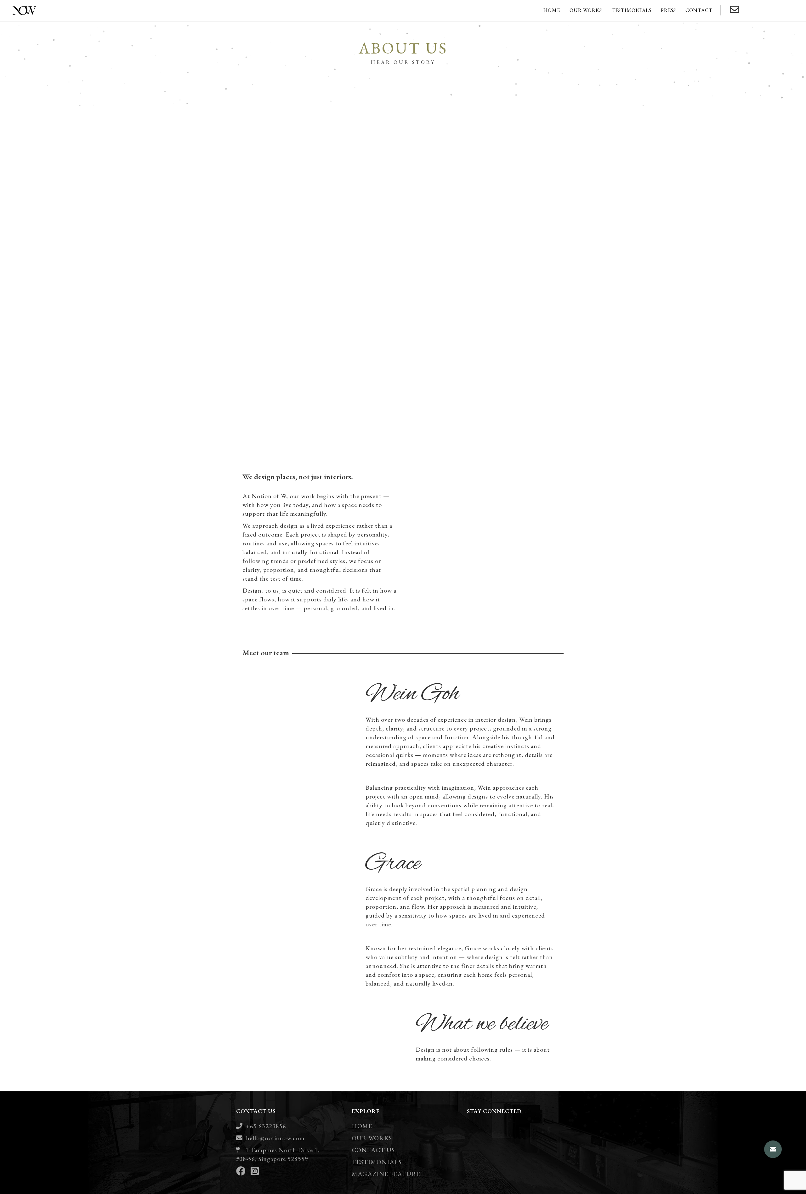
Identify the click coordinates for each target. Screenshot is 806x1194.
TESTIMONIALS (377, 1162)
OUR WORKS (372, 1138)
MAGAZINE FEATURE (386, 1174)
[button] (773, 1149)
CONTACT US (373, 1150)
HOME (362, 1126)
